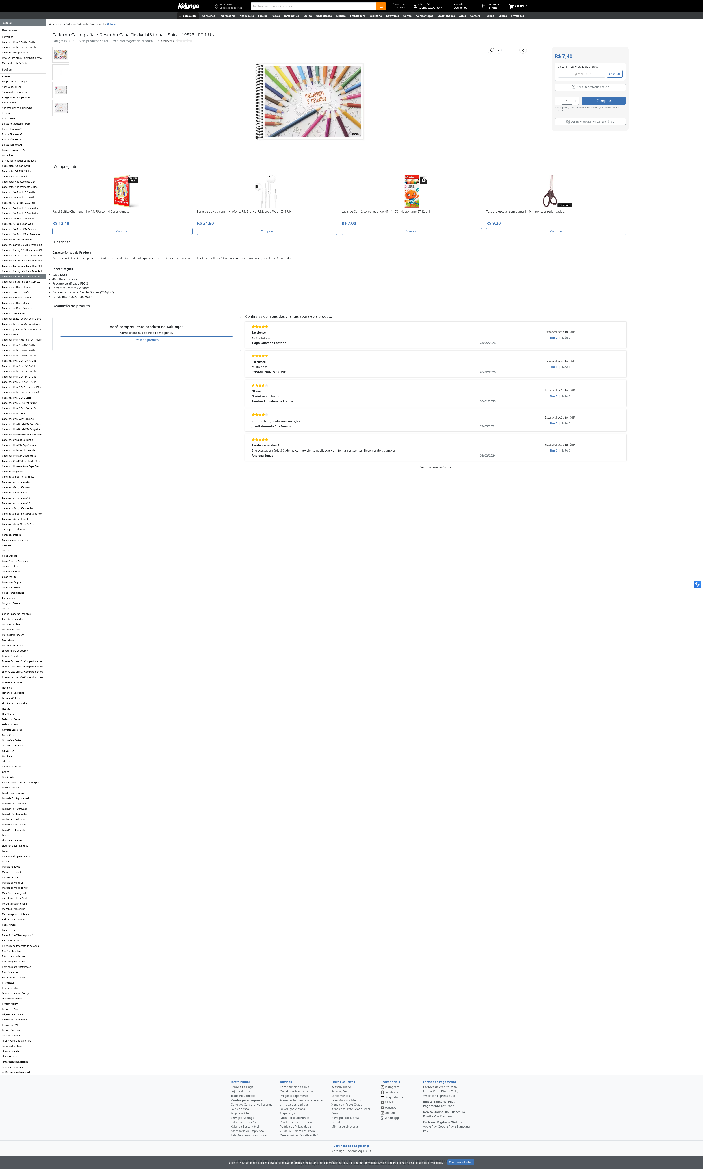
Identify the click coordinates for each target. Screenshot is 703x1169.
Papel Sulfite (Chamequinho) (17, 935)
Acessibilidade (341, 1087)
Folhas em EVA (10, 724)
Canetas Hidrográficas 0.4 (16, 52)
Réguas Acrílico (10, 1003)
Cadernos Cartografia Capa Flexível (21, 276)
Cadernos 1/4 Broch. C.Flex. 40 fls (20, 208)
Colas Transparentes (13, 592)
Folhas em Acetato (12, 719)
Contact (6, 608)
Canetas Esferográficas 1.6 (16, 503)
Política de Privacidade (295, 1127)
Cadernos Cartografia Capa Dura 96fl (22, 271)
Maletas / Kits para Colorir (16, 856)
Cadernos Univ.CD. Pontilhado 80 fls (21, 461)
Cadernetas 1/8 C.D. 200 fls (16, 171)
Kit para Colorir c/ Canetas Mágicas (21, 782)
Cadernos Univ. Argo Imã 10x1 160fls (22, 339)
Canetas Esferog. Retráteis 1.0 (18, 476)
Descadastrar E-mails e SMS (299, 1135)
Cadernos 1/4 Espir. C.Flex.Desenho (21, 234)
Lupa (5, 851)
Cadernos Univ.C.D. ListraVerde (18, 450)
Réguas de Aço (10, 1009)
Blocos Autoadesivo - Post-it (17, 123)
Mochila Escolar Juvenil (14, 903)
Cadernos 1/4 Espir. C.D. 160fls (18, 218)
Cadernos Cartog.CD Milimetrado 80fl (22, 250)
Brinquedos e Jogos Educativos (19, 160)
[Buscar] (381, 6)
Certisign (338, 1151)
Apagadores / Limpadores (16, 97)
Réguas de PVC (10, 1025)
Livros (5, 835)
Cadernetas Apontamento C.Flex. (20, 186)
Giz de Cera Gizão (11, 740)
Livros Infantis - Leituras (15, 845)
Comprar (603, 100)
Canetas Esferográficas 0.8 (16, 487)
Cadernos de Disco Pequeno (17, 308)
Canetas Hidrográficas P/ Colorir (19, 524)
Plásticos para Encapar (14, 961)
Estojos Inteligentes (12, 682)
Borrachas (7, 36)
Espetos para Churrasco (15, 650)
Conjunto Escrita (11, 603)
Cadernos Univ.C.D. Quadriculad (19, 455)
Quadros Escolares (12, 998)
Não (566, 338)
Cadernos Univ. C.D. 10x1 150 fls (19, 360)
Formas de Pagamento (439, 1082)
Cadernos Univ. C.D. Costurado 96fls (21, 392)
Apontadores (9, 102)
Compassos (8, 598)
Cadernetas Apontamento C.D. (18, 181)
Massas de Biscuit (11, 872)
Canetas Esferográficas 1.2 (16, 498)
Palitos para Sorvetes (13, 919)
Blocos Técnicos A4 (12, 139)
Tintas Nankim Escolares (15, 1061)
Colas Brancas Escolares (15, 561)
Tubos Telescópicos (12, 1067)
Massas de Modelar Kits (15, 887)
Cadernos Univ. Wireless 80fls (18, 418)
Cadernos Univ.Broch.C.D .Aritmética (21, 424)
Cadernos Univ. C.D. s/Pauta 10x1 (20, 408)
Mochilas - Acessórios (13, 908)
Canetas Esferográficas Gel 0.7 (18, 508)
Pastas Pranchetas (12, 940)
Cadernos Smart (11, 334)
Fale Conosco (240, 1109)
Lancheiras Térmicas (13, 793)
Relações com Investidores (249, 1135)
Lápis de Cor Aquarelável (15, 798)
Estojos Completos (12, 656)
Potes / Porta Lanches (14, 977)
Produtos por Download (297, 1122)
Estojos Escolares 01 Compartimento (22, 58)
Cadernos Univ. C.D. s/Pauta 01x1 (20, 402)
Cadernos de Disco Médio (16, 303)
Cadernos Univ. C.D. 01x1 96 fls (18, 350)
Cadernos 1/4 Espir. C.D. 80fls (17, 223)
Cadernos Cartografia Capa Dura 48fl (22, 260)
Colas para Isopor (11, 582)
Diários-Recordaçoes (13, 635)
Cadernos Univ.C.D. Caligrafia (17, 439)
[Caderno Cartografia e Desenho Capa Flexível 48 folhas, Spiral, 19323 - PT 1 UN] (61, 55)
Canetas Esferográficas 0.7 (16, 482)
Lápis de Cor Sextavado (14, 808)
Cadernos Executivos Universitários (21, 324)
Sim (553, 338)
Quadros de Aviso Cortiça (15, 993)
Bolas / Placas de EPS (13, 150)
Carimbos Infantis (11, 534)
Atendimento (399, 7)
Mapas (5, 861)
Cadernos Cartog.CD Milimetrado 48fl (22, 244)
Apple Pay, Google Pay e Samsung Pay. (446, 1126)
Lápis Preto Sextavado (14, 824)
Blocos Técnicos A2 (12, 129)
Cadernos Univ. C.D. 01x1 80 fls (18, 42)
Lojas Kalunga (240, 1091)
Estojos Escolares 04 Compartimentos (22, 677)
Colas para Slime (11, 587)
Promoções (339, 1091)
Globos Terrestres (11, 766)
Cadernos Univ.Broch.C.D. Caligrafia (21, 429)
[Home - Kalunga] (50, 24)
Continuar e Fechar (461, 1162)
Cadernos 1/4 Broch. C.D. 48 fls (18, 192)
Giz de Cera (8, 735)
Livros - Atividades (12, 840)
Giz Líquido (8, 756)
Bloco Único (8, 118)
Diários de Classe (11, 629)
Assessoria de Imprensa (247, 1131)
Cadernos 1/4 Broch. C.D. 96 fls (18, 202)
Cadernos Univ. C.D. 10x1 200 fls (19, 371)
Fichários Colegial (11, 698)
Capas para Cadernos (13, 529)
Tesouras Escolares (12, 1046)
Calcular (614, 74)
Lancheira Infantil (11, 787)
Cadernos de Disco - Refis (15, 292)
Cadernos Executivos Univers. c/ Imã (21, 318)
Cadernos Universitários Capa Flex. (21, 466)
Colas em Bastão (11, 571)
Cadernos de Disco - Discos (16, 287)
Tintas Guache (9, 1056)
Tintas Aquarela (10, 1051)
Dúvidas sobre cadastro (296, 1091)
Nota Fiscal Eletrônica (295, 1118)
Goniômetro (8, 777)
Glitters (6, 761)
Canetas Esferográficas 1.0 (16, 492)
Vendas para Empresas (247, 1100)
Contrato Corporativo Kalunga (252, 1105)
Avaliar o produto (147, 340)
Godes (5, 771)
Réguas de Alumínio (13, 1014)
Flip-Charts (8, 714)
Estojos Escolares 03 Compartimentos (22, 671)
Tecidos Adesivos (11, 1035)
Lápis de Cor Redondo (14, 803)
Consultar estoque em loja (592, 87)
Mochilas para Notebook (15, 914)
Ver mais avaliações (434, 467)
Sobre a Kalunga (242, 1087)
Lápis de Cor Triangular (14, 814)
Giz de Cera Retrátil (12, 745)
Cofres (5, 550)
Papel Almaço (9, 924)
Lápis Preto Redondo (13, 819)
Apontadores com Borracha (17, 108)
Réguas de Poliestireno (14, 1019)
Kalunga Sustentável (245, 1127)
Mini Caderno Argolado (14, 893)
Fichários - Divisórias (13, 692)
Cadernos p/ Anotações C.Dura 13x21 (22, 329)
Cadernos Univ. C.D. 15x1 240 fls (19, 376)
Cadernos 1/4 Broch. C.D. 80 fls (18, 197)
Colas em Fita (9, 576)
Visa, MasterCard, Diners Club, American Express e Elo (440, 1091)
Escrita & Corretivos (12, 645)
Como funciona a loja (294, 1087)
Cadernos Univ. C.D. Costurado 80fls (21, 387)
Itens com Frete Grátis (346, 1105)
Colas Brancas (9, 555)
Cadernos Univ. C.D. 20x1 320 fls (19, 381)
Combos (337, 1113)
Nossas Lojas (399, 4)
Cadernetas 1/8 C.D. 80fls (15, 176)
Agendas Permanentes (14, 92)
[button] (60, 55)
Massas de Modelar (12, 882)
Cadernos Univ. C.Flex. (14, 413)
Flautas (6, 708)
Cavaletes (7, 545)
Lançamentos (340, 1096)
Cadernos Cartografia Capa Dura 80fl (22, 266)
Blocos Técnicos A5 (12, 144)
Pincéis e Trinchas (11, 951)
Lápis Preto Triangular (14, 830)
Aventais (6, 113)
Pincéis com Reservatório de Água (20, 945)
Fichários (7, 687)
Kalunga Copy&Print (245, 1122)
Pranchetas (8, 982)
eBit (368, 1151)
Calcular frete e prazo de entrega (578, 66)
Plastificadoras (10, 972)
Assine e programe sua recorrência (593, 121)
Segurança (287, 1113)
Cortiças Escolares (11, 624)
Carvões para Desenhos (15, 540)
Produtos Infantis (11, 988)
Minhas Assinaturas (345, 1127)
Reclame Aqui (355, 1151)
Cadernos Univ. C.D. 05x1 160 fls (19, 355)
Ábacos (6, 76)
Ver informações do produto (133, 41)
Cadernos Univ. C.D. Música (16, 397)
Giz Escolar (8, 750)
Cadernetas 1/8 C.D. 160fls (16, 165)
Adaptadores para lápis (14, 81)
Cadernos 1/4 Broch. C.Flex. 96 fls (20, 213)
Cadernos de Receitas (13, 313)
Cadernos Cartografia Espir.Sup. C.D (21, 281)
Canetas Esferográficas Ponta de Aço (22, 513)
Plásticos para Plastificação (16, 966)
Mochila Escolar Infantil (14, 63)
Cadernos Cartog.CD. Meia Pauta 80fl (22, 255)
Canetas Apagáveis (12, 471)
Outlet (335, 1122)
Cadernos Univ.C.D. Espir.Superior (20, 445)
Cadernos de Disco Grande (16, 297)
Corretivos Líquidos (12, 619)
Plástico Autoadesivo (13, 956)
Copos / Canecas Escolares (16, 613)
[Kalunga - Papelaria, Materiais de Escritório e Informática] (188, 6)
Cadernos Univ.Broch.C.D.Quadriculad (22, 434)
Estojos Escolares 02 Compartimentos (22, 666)
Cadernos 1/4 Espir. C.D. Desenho (19, 229)
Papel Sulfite (9, 930)
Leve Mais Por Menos (346, 1100)
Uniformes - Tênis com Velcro (17, 1072)
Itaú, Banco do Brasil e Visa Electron (444, 1114)
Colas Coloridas (10, 566)
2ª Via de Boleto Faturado (297, 1131)
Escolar (58, 24)
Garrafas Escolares (12, 729)
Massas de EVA (10, 877)
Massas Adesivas (11, 866)
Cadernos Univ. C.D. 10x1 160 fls (19, 47)
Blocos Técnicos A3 (12, 134)
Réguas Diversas (11, 1030)
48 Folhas (112, 24)
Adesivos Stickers (11, 86)
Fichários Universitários (14, 703)
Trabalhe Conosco (243, 1096)
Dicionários (8, 640)
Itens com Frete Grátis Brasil (351, 1109)
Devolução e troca (292, 1109)
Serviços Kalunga (242, 1118)
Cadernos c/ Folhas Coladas (17, 239)
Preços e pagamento (294, 1096)
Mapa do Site (240, 1113)
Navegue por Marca (345, 1118)
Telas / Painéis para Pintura (16, 1040)
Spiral (104, 41)
